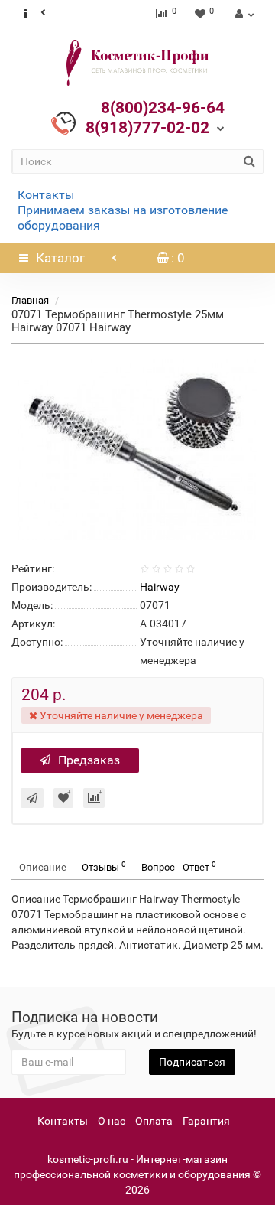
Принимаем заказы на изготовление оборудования (123, 218)
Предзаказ (89, 760)
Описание (42, 867)
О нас (111, 1121)
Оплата (154, 1121)
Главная (30, 300)
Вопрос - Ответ (178, 866)
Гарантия (206, 1121)
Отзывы (104, 866)
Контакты (46, 194)
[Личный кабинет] (243, 14)
